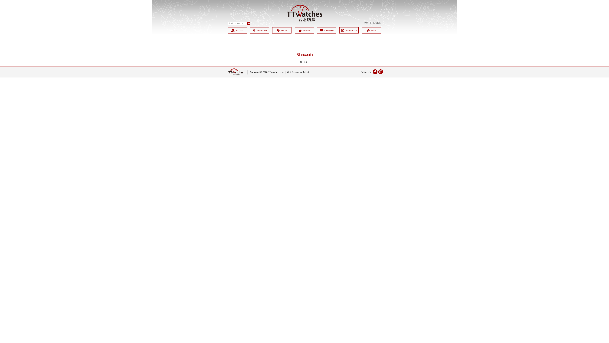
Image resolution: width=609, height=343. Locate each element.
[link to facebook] (375, 72)
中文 (366, 23)
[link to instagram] (380, 72)
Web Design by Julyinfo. (299, 72)
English (377, 23)
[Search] (248, 23)
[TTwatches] (304, 13)
